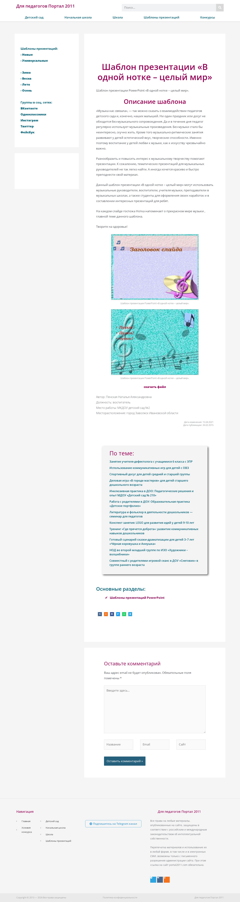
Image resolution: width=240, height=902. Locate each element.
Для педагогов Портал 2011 (45, 6)
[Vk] (160, 880)
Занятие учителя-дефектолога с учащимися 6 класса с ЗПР (151, 461)
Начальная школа (78, 17)
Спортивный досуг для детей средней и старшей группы (149, 474)
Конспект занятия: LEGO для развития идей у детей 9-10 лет (151, 523)
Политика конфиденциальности (120, 897)
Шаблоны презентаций (161, 17)
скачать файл (155, 387)
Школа (118, 17)
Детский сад (34, 17)
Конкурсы (207, 17)
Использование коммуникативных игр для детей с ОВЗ (149, 468)
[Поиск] (220, 7)
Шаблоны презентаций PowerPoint (137, 598)
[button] (100, 614)
